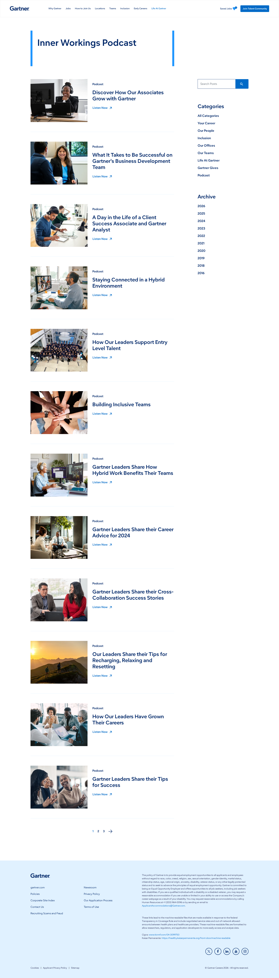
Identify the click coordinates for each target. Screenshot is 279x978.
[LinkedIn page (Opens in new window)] (226, 951)
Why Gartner (54, 8)
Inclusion (125, 8)
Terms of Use (91, 906)
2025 (201, 213)
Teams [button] (112, 8)
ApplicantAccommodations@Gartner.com (163, 905)
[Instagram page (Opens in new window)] (245, 951)
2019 (201, 258)
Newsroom (90, 887)
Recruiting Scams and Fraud (47, 913)
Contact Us (37, 906)
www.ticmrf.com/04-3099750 (164, 934)
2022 (201, 236)
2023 (201, 228)
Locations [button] (100, 8)
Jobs (68, 8)
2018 (201, 266)
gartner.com (38, 887)
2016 (201, 273)
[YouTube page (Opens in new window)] (235, 951)
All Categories (208, 116)
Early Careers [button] (140, 8)
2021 (201, 243)
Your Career (206, 123)
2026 (201, 206)
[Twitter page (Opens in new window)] (208, 951)
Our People (206, 131)
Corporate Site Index (43, 900)
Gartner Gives (208, 168)
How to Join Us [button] (83, 8)
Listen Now (100, 108)
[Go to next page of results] (110, 831)
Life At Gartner (158, 8)
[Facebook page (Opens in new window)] (217, 951)
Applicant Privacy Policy (55, 968)
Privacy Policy (92, 893)
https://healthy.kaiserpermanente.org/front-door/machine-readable (196, 938)
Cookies (35, 968)
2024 (201, 221)
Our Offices (206, 145)
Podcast (97, 84)
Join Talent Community (255, 8)
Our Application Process (98, 900)
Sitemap (75, 968)
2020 (201, 251)
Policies (35, 893)
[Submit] (241, 84)
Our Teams (206, 153)
